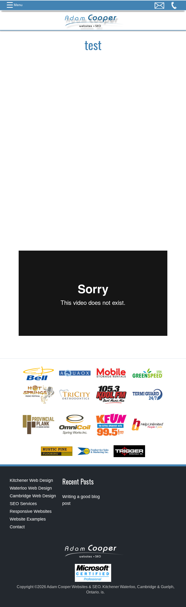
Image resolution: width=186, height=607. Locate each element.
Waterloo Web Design (31, 488)
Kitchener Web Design (31, 480)
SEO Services (23, 503)
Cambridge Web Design (33, 495)
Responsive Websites (31, 511)
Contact (17, 526)
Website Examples (28, 519)
